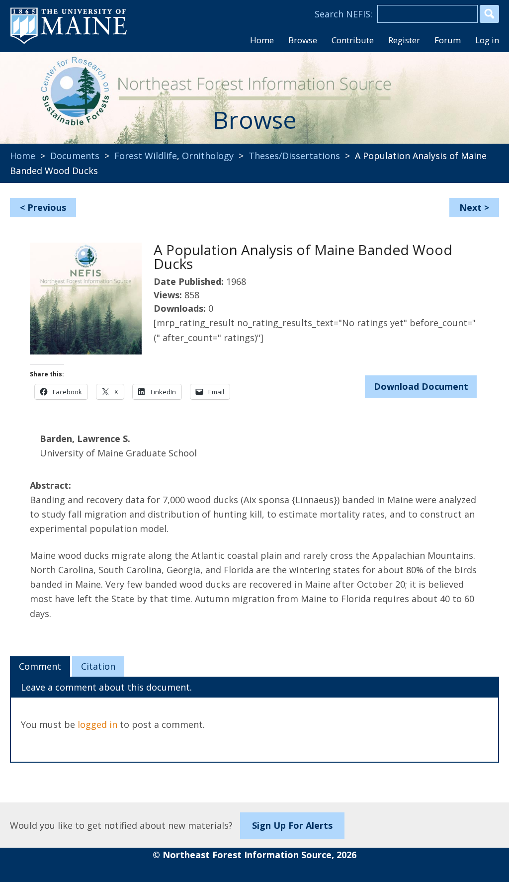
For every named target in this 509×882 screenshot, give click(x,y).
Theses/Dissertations (294, 156)
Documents (74, 156)
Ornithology (208, 156)
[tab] (40, 666)
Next (470, 207)
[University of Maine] (68, 43)
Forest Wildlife (145, 156)
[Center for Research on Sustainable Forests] (75, 94)
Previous (46, 207)
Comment (40, 666)
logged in (97, 724)
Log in (487, 40)
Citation (98, 666)
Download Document (421, 386)
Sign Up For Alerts (292, 825)
